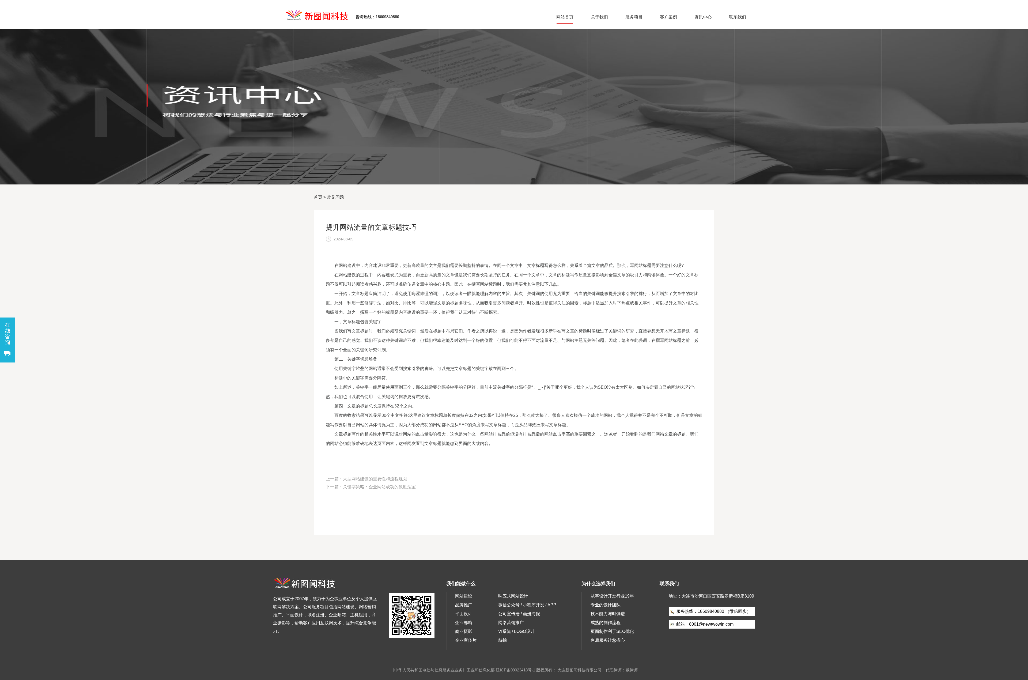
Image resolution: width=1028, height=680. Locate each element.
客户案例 (668, 17)
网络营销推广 (511, 622)
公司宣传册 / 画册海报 (519, 613)
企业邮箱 (463, 622)
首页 (318, 197)
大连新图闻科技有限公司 (579, 670)
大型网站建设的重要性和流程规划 (375, 479)
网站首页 (564, 17)
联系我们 (737, 17)
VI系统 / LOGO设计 (516, 631)
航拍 (502, 640)
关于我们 (599, 17)
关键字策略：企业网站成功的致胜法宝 (379, 487)
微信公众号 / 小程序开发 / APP (527, 605)
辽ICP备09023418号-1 (515, 670)
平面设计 (463, 613)
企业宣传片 (466, 640)
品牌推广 (463, 605)
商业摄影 (463, 631)
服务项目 (633, 17)
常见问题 (335, 197)
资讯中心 (703, 17)
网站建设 (463, 596)
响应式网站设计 (513, 596)
